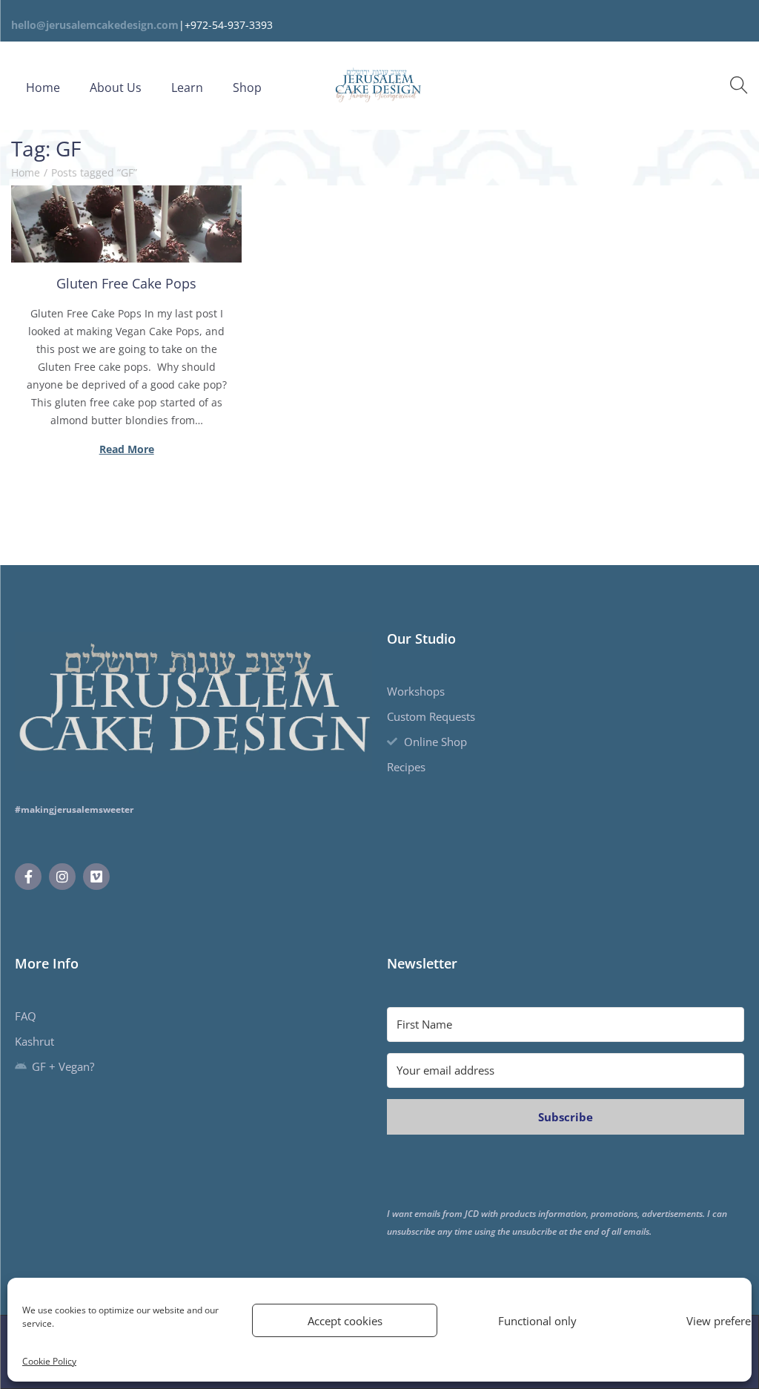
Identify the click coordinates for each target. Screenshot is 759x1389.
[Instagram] (62, 876)
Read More (126, 449)
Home (25, 172)
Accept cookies (345, 1320)
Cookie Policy (49, 1361)
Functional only (537, 1320)
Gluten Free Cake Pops (126, 283)
